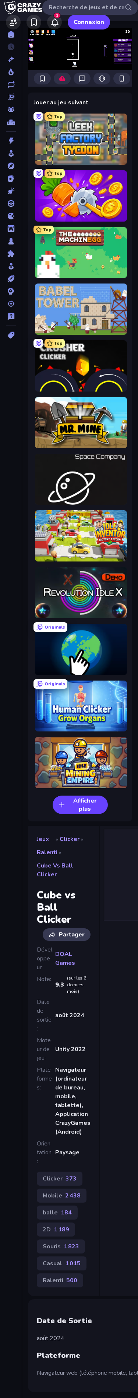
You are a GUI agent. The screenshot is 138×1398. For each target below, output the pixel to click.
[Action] (11, 141)
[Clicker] (11, 191)
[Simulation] (11, 266)
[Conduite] (11, 203)
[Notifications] (54, 22)
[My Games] (33, 22)
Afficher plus (85, 805)
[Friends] (13, 22)
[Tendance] (11, 72)
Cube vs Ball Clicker (55, 870)
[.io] (11, 216)
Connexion (89, 22)
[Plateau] (11, 241)
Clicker (69, 839)
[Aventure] (11, 166)
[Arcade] (11, 153)
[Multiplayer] (11, 109)
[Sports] (11, 278)
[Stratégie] (11, 291)
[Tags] (11, 335)
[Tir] (11, 304)
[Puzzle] (11, 253)
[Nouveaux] (11, 59)
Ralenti (47, 852)
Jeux (43, 839)
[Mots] (11, 228)
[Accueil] (11, 34)
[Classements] (11, 122)
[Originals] (11, 97)
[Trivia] (11, 316)
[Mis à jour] (11, 84)
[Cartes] (11, 178)
